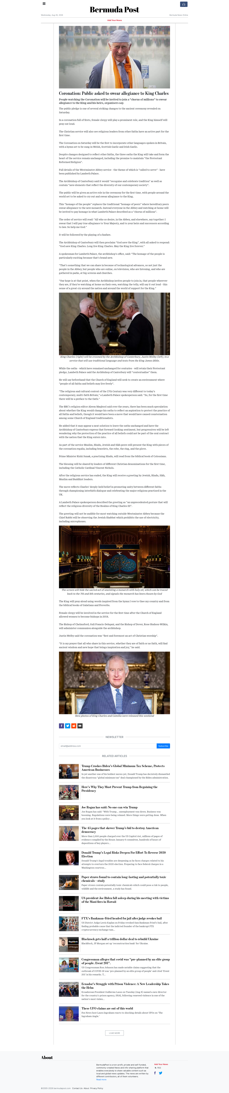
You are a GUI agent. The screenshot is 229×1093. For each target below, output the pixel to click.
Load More (114, 1033)
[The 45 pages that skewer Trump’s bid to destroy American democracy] (69, 833)
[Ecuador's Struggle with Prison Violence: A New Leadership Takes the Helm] (69, 989)
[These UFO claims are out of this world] (69, 1013)
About (86, 1088)
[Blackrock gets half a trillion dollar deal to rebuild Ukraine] (69, 944)
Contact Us (77, 1088)
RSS (159, 1068)
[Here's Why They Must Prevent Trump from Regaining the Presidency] (69, 792)
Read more (101, 1079)
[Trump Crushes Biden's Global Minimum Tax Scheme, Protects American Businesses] (69, 771)
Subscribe (163, 746)
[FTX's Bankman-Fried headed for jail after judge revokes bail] (69, 923)
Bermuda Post (114, 9)
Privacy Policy (96, 1088)
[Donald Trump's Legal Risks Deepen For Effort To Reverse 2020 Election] (69, 857)
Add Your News (114, 20)
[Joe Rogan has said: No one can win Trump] (69, 812)
